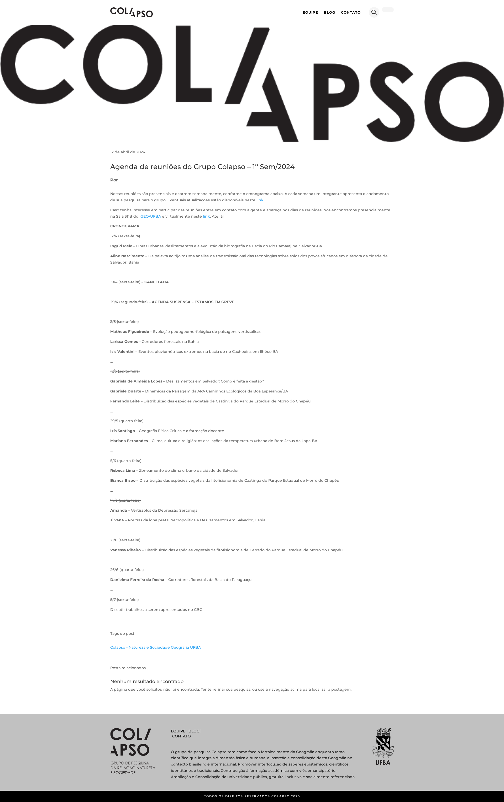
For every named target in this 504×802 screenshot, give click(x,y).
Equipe (310, 12)
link (260, 200)
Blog (329, 12)
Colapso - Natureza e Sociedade (140, 647)
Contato (351, 12)
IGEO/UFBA (150, 216)
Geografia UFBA (186, 647)
